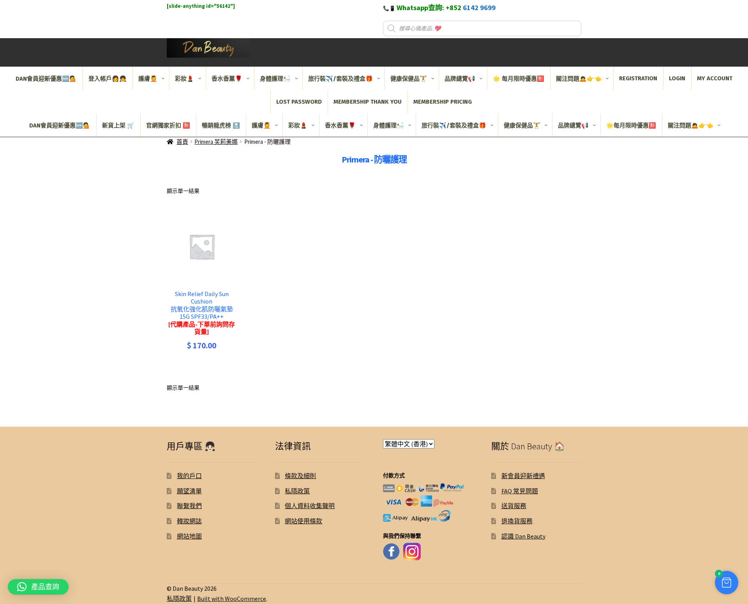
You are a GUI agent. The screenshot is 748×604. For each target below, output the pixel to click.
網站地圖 (189, 536)
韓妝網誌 (189, 521)
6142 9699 (479, 7)
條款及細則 (300, 476)
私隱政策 (297, 491)
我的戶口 (189, 476)
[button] (726, 582)
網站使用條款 (303, 521)
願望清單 (189, 491)
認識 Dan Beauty (523, 536)
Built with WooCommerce (231, 598)
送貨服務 (513, 506)
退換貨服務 (517, 521)
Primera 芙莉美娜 (216, 141)
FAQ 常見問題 (519, 491)
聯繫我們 (189, 506)
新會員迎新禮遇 (523, 476)
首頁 (182, 141)
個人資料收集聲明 (310, 506)
